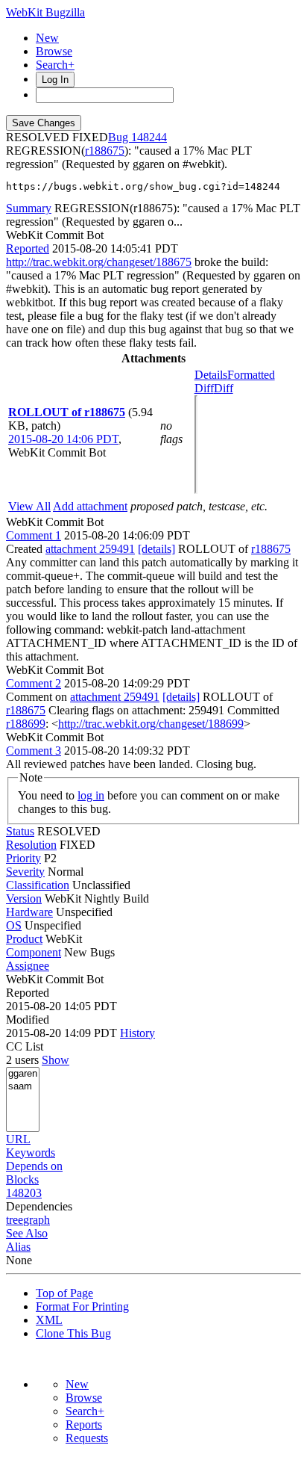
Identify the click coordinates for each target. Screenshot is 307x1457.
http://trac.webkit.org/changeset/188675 (99, 262)
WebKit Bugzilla (45, 12)
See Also (27, 1233)
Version (24, 898)
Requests (87, 1438)
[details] (156, 548)
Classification (37, 885)
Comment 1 (33, 535)
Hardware (29, 912)
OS (14, 925)
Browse (54, 51)
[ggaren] (23, 1074)
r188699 (25, 723)
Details (210, 374)
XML (49, 1320)
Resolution (31, 844)
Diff (223, 388)
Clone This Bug (73, 1333)
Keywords (30, 1152)
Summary (28, 208)
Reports (84, 1424)
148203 (24, 1193)
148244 (149, 137)
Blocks (22, 1179)
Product (24, 938)
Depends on (34, 1166)
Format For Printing (82, 1306)
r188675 (104, 150)
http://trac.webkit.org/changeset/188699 (151, 723)
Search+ (55, 64)
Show (55, 1060)
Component (33, 952)
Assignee (27, 965)
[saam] (23, 1086)
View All (29, 506)
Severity (25, 871)
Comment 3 (33, 750)
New (47, 37)
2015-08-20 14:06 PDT (63, 439)
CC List (24, 1046)
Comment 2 (33, 683)
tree (14, 1219)
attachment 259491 (90, 548)
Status (20, 831)
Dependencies (39, 1206)
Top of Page (64, 1293)
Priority (23, 858)
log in (90, 795)
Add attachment (90, 506)
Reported (27, 248)
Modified (27, 1019)
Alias (18, 1246)
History (137, 1033)
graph (36, 1219)
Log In (55, 79)
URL (18, 1139)
